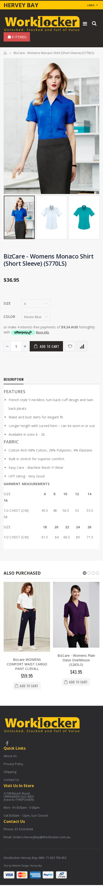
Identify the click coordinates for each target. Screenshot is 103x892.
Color (9, 316)
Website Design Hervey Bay (27, 865)
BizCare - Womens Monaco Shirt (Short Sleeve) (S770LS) (49, 259)
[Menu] (85, 23)
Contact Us (11, 779)
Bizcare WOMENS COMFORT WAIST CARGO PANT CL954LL (27, 664)
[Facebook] (7, 744)
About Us (10, 756)
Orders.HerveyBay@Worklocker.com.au (41, 837)
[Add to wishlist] (70, 346)
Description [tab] (13, 379)
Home (5, 52)
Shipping (10, 772)
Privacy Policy (13, 764)
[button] (84, 573)
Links (91, 5)
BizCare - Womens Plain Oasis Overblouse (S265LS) (76, 660)
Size (7, 303)
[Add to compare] (82, 346)
